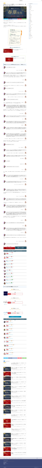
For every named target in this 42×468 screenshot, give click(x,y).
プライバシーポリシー (5, 463)
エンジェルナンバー (32, 10)
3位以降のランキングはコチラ (15, 316)
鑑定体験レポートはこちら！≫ (9, 254)
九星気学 (31, 20)
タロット (31, 38)
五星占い (31, 34)
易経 (30, 31)
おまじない (31, 27)
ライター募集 (4, 462)
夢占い (30, 13)
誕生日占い (31, 6)
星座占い (31, 17)
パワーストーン (31, 24)
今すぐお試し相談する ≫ (10, 247)
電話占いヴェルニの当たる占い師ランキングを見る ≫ (20, 247)
